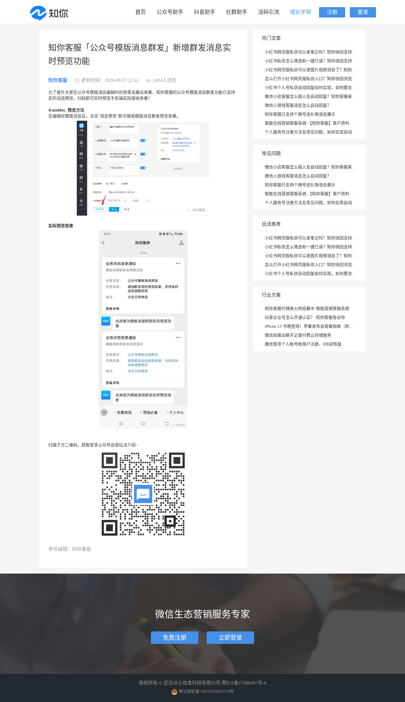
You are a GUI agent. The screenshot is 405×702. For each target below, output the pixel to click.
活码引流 (268, 12)
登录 (363, 12)
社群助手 (236, 12)
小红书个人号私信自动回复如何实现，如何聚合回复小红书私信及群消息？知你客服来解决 (311, 87)
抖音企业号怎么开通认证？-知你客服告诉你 (305, 317)
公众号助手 (170, 12)
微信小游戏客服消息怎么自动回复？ (298, 105)
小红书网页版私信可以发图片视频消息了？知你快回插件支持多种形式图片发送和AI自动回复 (311, 70)
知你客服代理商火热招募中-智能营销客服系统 (307, 308)
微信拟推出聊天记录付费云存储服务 (298, 335)
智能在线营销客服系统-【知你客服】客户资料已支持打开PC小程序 (311, 123)
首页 (140, 12)
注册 (332, 12)
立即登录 (230, 637)
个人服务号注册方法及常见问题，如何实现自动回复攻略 (311, 132)
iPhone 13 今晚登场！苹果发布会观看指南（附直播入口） (311, 326)
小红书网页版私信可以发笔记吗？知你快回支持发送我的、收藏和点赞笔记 (311, 52)
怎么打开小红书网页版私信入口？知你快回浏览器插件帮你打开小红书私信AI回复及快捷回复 (311, 79)
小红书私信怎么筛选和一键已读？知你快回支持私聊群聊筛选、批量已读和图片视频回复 (311, 61)
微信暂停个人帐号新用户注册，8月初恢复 (303, 344)
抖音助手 (204, 12)
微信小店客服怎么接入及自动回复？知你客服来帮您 (311, 96)
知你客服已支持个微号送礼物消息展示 (300, 114)
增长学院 (300, 12)
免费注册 (174, 637)
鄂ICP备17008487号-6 (244, 682)
